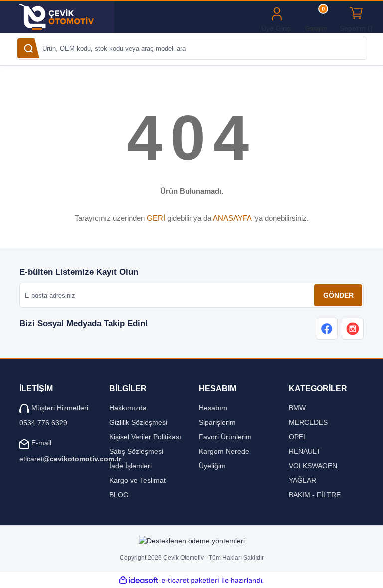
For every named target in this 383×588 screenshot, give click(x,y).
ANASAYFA (232, 218)
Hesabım (213, 408)
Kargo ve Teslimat (137, 480)
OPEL (298, 437)
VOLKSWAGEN (313, 466)
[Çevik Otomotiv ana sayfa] (62, 17)
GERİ (156, 218)
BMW (297, 408)
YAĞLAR (302, 480)
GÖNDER (338, 295)
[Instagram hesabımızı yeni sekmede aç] (353, 329)
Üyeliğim (212, 466)
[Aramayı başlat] (28, 48)
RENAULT (305, 451)
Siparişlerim (217, 422)
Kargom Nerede (224, 451)
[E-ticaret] (190, 580)
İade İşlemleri (130, 466)
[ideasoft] (139, 580)
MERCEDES (308, 422)
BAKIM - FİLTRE (315, 495)
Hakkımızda (128, 408)
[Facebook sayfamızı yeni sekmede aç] (327, 329)
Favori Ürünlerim (225, 437)
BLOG (119, 495)
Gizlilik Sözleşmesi (138, 422)
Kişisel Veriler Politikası (145, 437)
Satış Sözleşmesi (136, 451)
